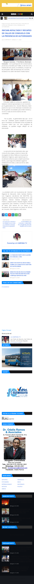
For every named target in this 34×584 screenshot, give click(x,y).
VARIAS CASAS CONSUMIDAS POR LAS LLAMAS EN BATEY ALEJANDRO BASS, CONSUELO (21, 502)
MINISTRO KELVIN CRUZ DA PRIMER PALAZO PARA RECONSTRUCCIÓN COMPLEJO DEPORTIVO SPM (20, 273)
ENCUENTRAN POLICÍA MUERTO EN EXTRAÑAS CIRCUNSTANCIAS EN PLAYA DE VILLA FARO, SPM (20, 511)
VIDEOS (4, 489)
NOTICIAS (4, 486)
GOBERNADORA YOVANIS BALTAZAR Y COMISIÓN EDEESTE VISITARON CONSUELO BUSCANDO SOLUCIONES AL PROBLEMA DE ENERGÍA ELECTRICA (21, 558)
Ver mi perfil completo (15, 342)
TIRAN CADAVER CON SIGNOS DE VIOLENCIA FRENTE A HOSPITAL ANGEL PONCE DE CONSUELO (19, 568)
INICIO (19, 482)
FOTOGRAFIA (5, 482)
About (16, 578)
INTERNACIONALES (7, 484)
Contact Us (22, 578)
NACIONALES (20, 484)
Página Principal (6, 23)
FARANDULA (20, 479)
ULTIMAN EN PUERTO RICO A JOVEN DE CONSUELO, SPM (20, 256)
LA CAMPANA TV (7, 40)
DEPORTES (5, 479)
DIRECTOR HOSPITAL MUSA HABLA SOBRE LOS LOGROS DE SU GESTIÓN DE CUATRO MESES (20, 264)
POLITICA (19, 486)
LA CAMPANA (21, 581)
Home (11, 578)
